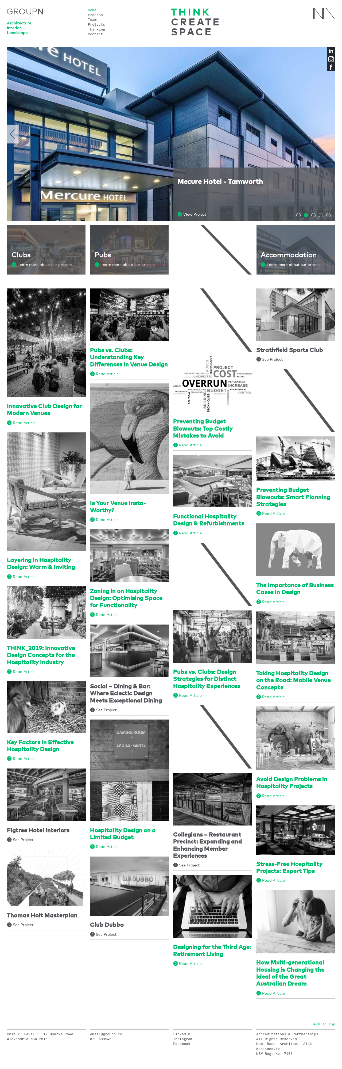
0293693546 (100, 1039)
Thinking (96, 29)
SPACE (192, 32)
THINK (191, 13)
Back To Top (323, 1024)
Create (196, 23)
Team (92, 20)
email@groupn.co (106, 1034)
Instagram (182, 1039)
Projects (96, 24)
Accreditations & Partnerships (287, 1034)
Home (92, 10)
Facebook (181, 1044)
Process (95, 15)
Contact (95, 34)
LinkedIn (181, 1034)
